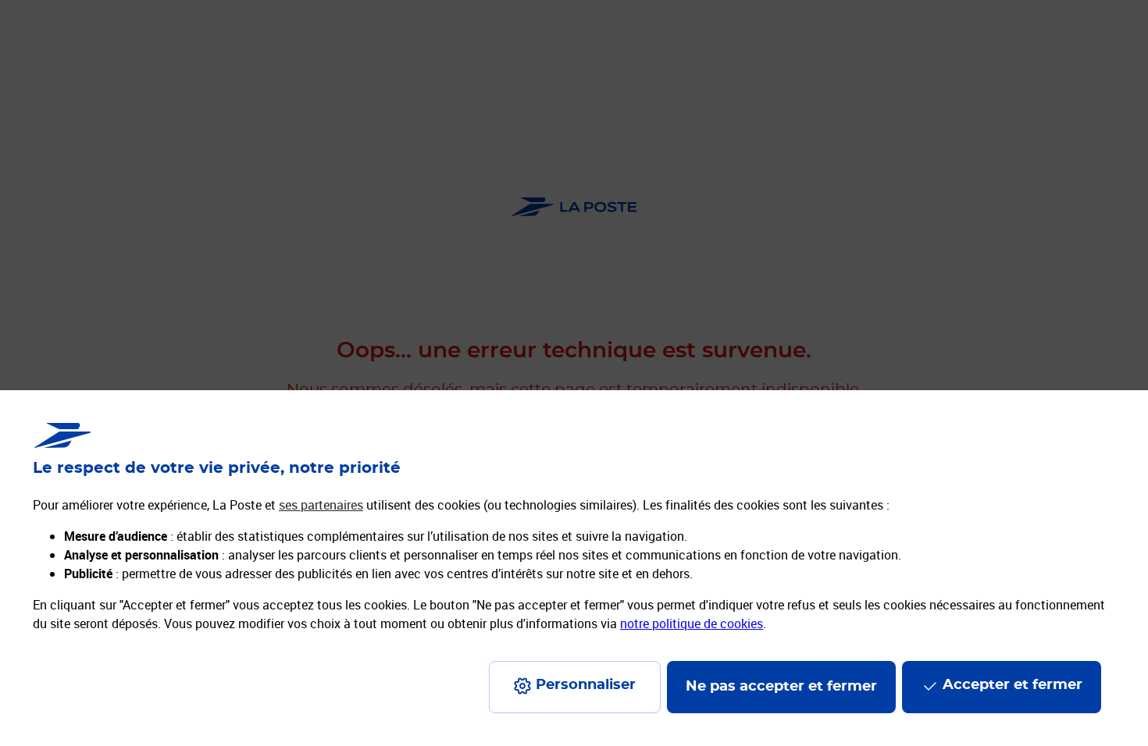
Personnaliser (586, 685)
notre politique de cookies (691, 623)
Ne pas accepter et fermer (781, 687)
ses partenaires (321, 504)
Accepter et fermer (1012, 685)
